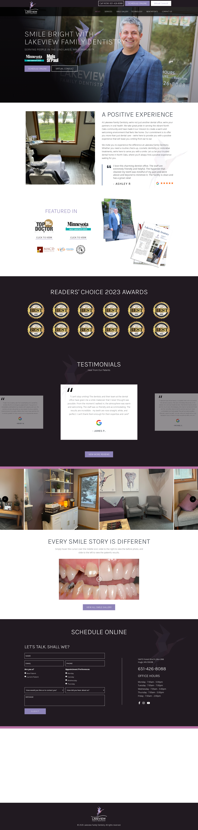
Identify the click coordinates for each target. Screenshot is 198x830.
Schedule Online (137, 3)
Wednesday (72, 680)
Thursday (71, 684)
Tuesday (70, 677)
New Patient (31, 673)
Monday (70, 673)
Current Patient (33, 677)
